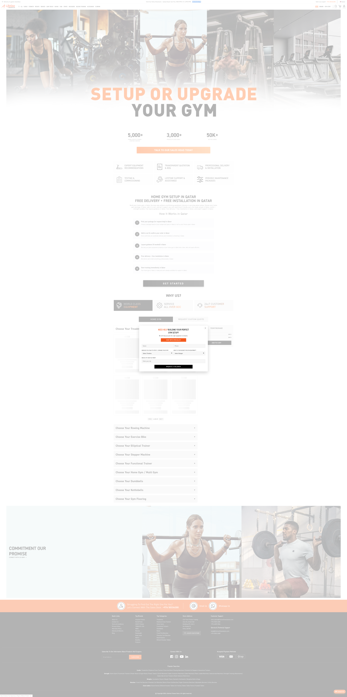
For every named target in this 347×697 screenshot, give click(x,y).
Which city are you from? (149, 357)
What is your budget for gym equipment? (185, 350)
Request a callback (173, 366)
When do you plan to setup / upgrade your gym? (155, 350)
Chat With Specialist (173, 340)
